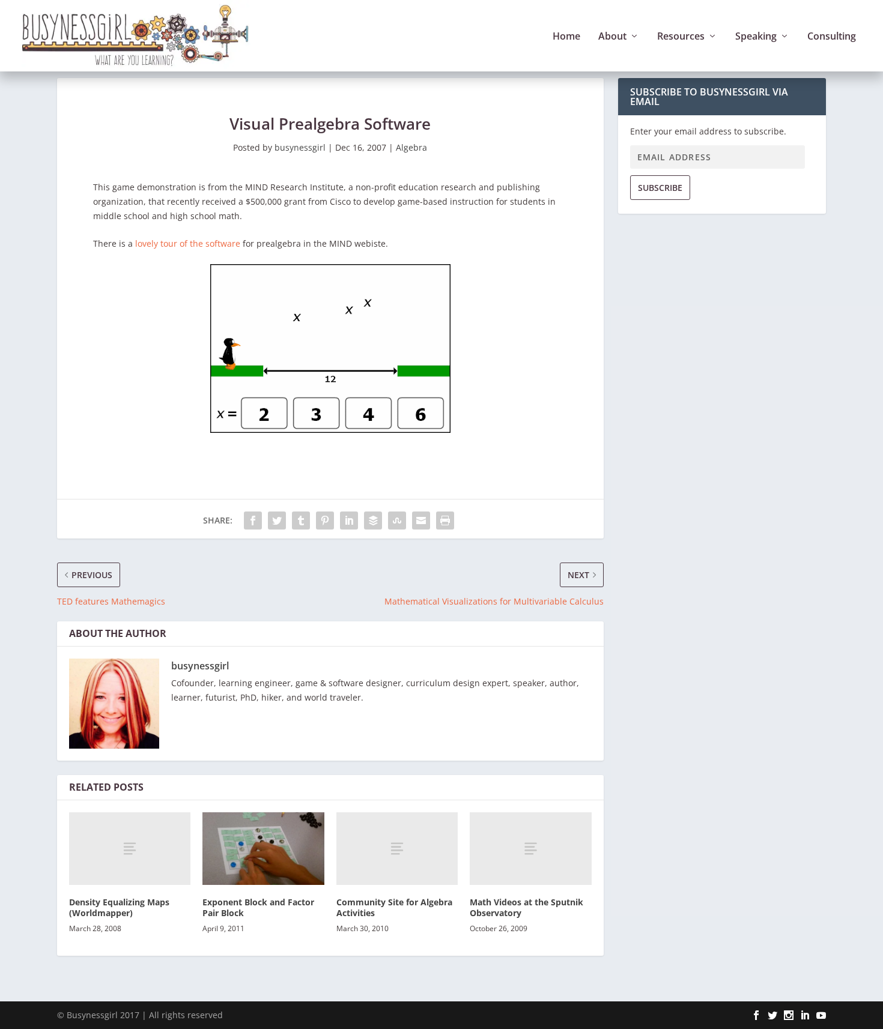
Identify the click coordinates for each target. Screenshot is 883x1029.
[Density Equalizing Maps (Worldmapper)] (129, 848)
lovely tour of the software (187, 243)
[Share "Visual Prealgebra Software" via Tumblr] (301, 520)
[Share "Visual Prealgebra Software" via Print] (445, 520)
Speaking (756, 37)
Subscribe (660, 187)
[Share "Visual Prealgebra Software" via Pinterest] (325, 520)
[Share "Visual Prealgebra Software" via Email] (421, 520)
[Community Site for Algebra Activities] (397, 848)
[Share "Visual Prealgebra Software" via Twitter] (277, 520)
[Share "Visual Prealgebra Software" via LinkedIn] (349, 520)
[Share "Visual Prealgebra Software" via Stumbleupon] (397, 520)
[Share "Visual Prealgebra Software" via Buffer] (373, 520)
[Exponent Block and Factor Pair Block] (263, 848)
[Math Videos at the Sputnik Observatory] (530, 848)
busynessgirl (300, 147)
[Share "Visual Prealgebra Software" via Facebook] (253, 520)
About (612, 37)
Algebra (411, 147)
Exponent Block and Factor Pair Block (258, 907)
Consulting (831, 37)
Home (566, 37)
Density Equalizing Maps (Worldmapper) (119, 907)
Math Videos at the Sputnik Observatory (526, 907)
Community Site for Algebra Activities (394, 907)
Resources (681, 37)
